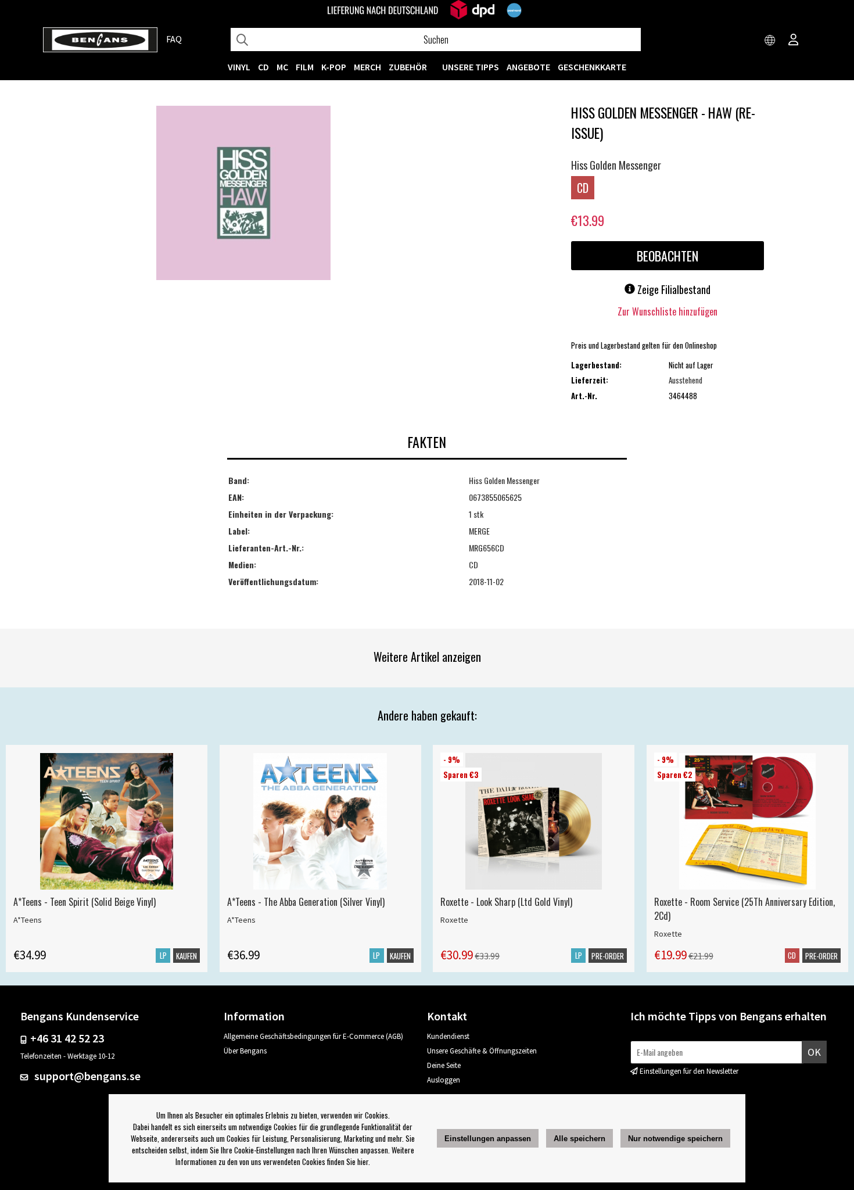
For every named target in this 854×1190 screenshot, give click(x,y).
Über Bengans (245, 1051)
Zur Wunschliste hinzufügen (667, 311)
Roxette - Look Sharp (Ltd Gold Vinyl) (506, 902)
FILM (305, 67)
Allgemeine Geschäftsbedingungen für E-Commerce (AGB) (313, 1036)
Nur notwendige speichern (675, 1138)
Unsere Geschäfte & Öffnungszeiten (482, 1051)
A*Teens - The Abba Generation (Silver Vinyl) (306, 902)
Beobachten (667, 255)
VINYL (239, 67)
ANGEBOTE (528, 67)
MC (282, 67)
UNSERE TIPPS (470, 67)
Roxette (454, 920)
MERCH (367, 67)
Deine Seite (444, 1065)
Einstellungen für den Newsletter (689, 1071)
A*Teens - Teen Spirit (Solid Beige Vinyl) (84, 902)
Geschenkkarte (592, 67)
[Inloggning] (793, 41)
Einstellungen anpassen (487, 1138)
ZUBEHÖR (408, 67)
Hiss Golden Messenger (616, 165)
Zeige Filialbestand (673, 289)
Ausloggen (443, 1080)
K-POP (333, 67)
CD (263, 67)
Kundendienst (448, 1036)
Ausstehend (685, 380)
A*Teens (27, 920)
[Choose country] (770, 40)
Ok (814, 1052)
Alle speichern (579, 1138)
